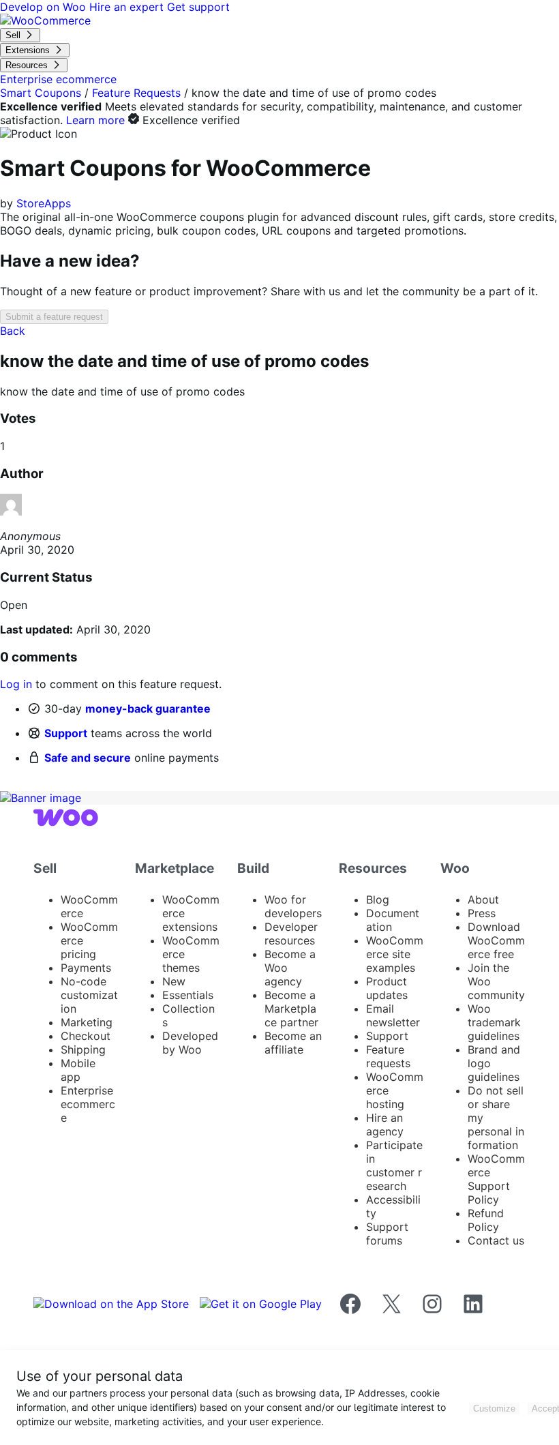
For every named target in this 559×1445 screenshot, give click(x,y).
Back (12, 331)
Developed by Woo (190, 1042)
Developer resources (291, 933)
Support (65, 733)
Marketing (86, 1022)
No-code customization (89, 994)
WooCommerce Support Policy (496, 1179)
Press (482, 913)
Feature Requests (136, 93)
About (483, 899)
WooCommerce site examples (394, 954)
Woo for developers (293, 906)
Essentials (187, 995)
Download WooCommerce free (496, 940)
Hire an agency (385, 1124)
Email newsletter (393, 1015)
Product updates (387, 988)
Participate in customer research (394, 1165)
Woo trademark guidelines (494, 1022)
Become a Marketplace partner (291, 1008)
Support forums (387, 1233)
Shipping (83, 1049)
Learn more (95, 120)
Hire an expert (128, 7)
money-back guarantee (148, 708)
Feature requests (388, 1056)
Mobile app (78, 1070)
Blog (377, 899)
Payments (86, 967)
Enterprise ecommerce (88, 1104)
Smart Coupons (40, 93)
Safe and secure (87, 757)
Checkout (85, 1036)
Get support (198, 7)
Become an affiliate (293, 1042)
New (173, 981)
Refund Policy (486, 1220)
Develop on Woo (44, 7)
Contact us (496, 1240)
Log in (16, 684)
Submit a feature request (54, 317)
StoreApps (43, 203)
